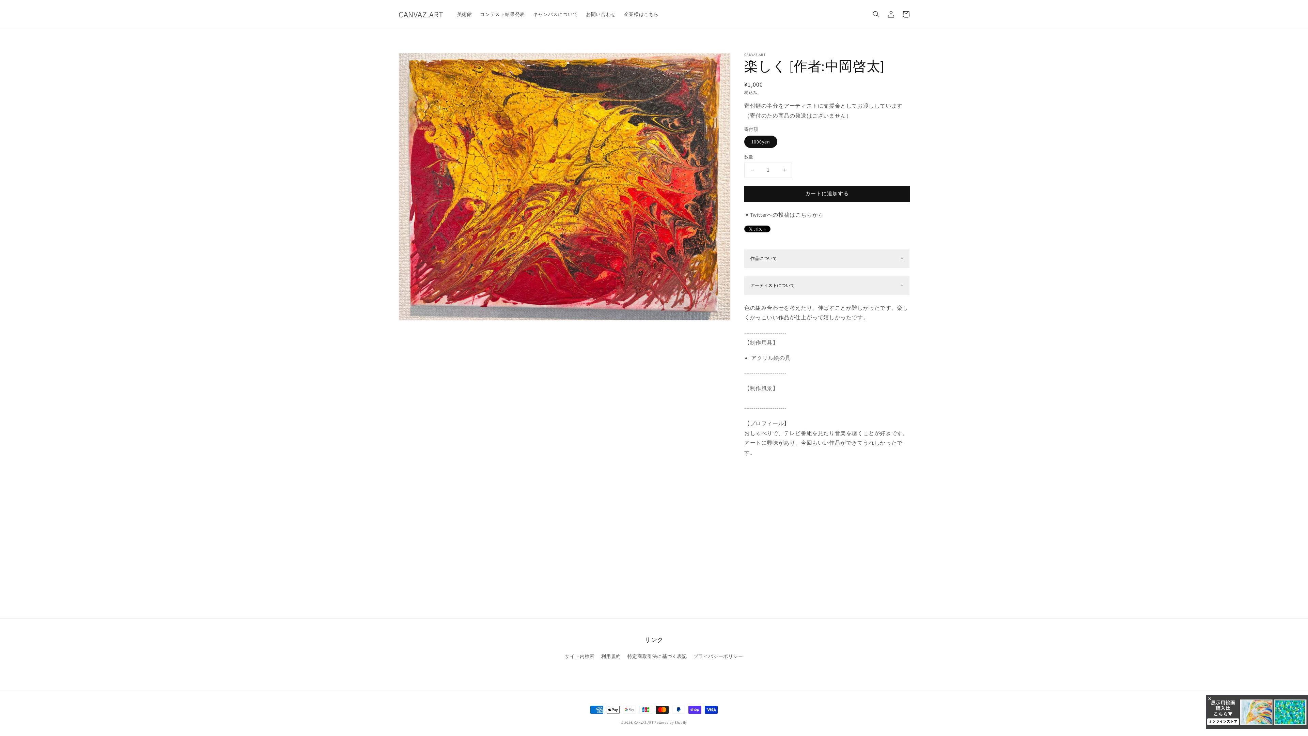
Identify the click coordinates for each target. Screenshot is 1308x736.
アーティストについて (772, 285)
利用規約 (611, 656)
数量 (748, 157)
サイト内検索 (580, 656)
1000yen (760, 142)
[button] (876, 14)
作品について (763, 258)
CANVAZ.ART (644, 722)
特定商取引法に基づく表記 (657, 656)
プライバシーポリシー (718, 656)
